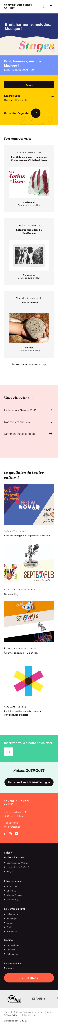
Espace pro (10, 968)
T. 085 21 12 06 (11, 822)
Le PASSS (11, 890)
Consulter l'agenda (16, 113)
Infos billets (12, 886)
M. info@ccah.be (12, 826)
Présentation (12, 914)
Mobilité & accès (14, 894)
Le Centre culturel (14, 909)
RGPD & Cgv (13, 899)
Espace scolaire (12, 963)
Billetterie (32, 978)
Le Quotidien (13, 945)
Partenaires (12, 931)
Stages (10, 871)
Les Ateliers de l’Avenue (17, 862)
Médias (8, 940)
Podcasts (11, 949)
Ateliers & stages (14, 857)
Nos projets (12, 918)
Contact (10, 922)
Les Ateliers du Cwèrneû (18, 867)
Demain (29, 84)
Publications (12, 953)
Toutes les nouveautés (26, 364)
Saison (8, 852)
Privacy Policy (28, 1015)
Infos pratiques (12, 881)
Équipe (10, 927)
